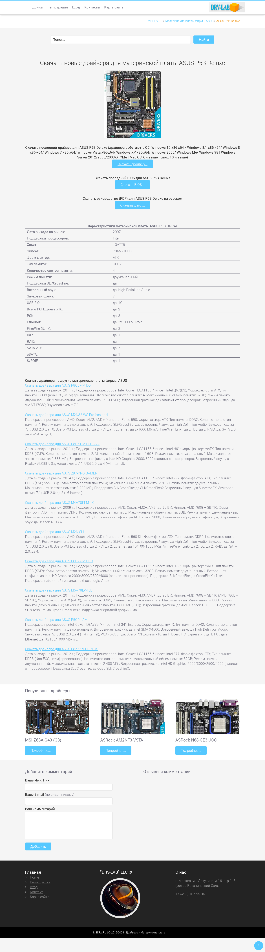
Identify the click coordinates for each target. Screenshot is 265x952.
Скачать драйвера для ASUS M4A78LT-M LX (59, 502)
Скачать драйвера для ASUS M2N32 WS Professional (66, 414)
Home (34, 877)
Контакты (92, 7)
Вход (76, 7)
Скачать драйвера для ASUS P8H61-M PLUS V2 (62, 444)
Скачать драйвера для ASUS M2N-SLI (54, 531)
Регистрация (57, 7)
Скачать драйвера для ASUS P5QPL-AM (56, 619)
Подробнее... (40, 750)
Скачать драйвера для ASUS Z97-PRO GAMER (61, 473)
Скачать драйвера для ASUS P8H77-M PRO (59, 561)
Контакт (36, 892)
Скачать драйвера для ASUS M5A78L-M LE (58, 590)
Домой (37, 7)
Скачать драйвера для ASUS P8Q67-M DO (58, 385)
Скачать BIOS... (132, 184)
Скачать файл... (132, 205)
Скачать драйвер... (132, 164)
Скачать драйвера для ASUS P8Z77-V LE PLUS (61, 649)
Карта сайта (113, 7)
